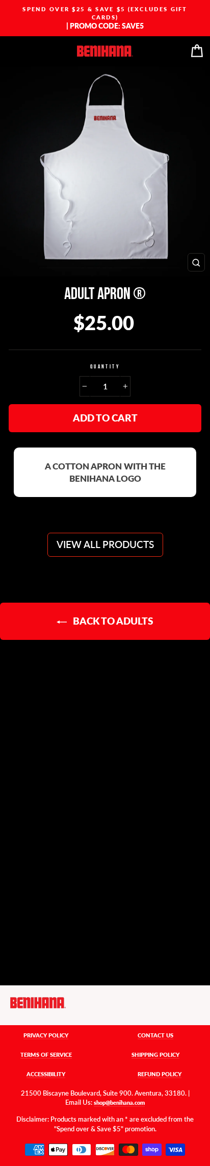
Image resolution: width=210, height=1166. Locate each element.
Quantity (105, 367)
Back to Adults (112, 621)
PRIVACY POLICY (45, 1035)
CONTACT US (155, 1035)
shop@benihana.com (119, 1102)
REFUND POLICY (159, 1074)
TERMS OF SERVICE (46, 1054)
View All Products (105, 544)
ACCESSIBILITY (46, 1074)
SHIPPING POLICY (155, 1054)
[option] (105, 18)
